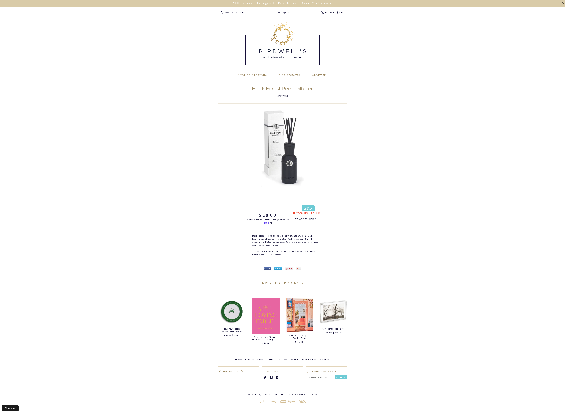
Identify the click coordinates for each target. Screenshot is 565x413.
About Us (319, 75)
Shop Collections (254, 75)
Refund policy (310, 394)
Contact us (268, 394)
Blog (258, 394)
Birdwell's (282, 95)
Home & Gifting (277, 360)
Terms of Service (294, 394)
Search (251, 394)
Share (268, 269)
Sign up (286, 12)
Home (239, 360)
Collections (254, 360)
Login (278, 12)
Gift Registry (291, 75)
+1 (299, 269)
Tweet (279, 269)
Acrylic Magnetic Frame (333, 329)
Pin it (290, 269)
